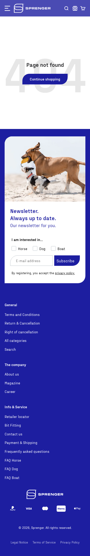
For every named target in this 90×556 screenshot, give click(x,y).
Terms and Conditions (22, 314)
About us (12, 374)
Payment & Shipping (21, 442)
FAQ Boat (12, 477)
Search (10, 349)
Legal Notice (19, 542)
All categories (16, 340)
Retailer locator (17, 416)
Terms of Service (44, 542)
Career (10, 391)
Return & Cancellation (22, 323)
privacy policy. (65, 273)
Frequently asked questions (27, 451)
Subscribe (65, 260)
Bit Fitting (13, 425)
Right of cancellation (21, 332)
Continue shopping (45, 79)
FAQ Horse (13, 460)
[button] (82, 8)
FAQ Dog (11, 468)
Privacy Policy (70, 542)
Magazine (12, 383)
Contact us (13, 434)
